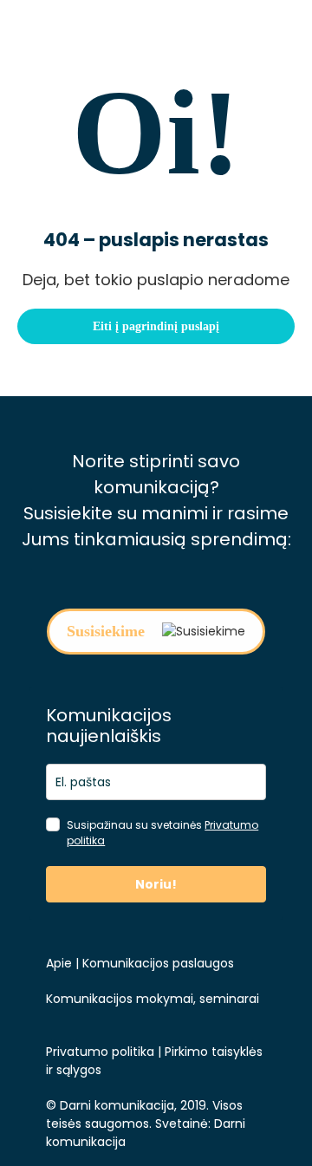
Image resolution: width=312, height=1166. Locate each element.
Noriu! (156, 884)
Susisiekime (106, 631)
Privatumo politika (100, 1051)
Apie (59, 963)
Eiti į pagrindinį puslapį (156, 326)
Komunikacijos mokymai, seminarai (152, 998)
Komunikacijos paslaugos (156, 963)
